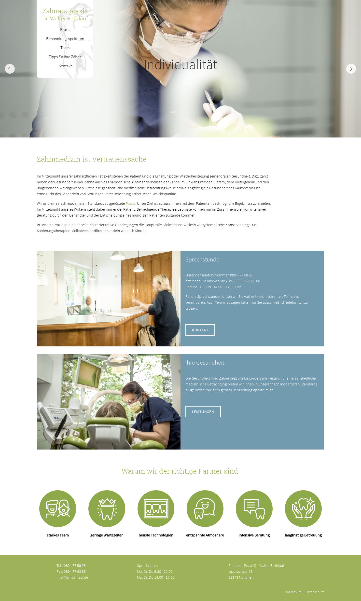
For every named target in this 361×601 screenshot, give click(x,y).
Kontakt (200, 330)
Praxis (130, 203)
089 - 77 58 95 (75, 565)
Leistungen (203, 411)
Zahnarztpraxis (65, 14)
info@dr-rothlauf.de (72, 577)
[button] (351, 69)
